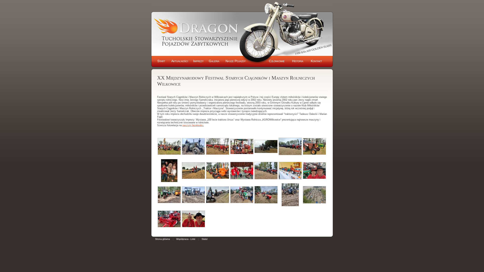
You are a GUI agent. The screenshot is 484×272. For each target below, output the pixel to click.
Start (161, 61)
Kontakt (316, 61)
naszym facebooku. (193, 125)
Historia (297, 61)
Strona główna (162, 239)
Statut (204, 239)
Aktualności (179, 61)
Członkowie (277, 61)
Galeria (214, 61)
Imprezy (198, 61)
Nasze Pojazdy (236, 61)
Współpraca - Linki (185, 239)
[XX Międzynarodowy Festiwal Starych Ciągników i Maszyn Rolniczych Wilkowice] (169, 146)
